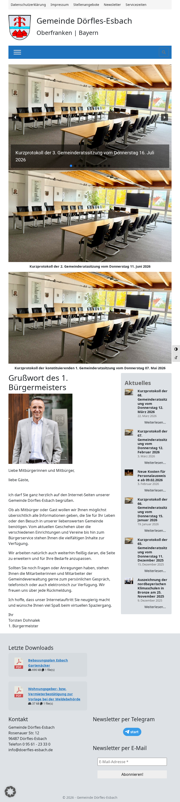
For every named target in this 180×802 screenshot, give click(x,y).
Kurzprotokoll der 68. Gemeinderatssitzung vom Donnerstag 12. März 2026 (153, 401)
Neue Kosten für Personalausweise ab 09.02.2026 (152, 475)
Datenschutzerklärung (28, 4)
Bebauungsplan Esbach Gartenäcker (48, 663)
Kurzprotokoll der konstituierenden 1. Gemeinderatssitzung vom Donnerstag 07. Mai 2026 (90, 368)
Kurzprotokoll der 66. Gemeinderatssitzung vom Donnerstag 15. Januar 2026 (153, 509)
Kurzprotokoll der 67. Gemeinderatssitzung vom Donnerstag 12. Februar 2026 (153, 441)
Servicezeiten (136, 4)
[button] (90, 117)
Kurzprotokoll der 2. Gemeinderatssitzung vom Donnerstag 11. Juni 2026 (90, 266)
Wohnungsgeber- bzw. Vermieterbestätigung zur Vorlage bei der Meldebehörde (54, 693)
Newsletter (112, 4)
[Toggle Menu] (17, 52)
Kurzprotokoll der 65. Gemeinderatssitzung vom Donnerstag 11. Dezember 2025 (153, 550)
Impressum (60, 4)
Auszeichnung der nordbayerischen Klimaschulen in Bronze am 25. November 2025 (152, 588)
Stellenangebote (86, 4)
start (134, 732)
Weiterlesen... (155, 422)
